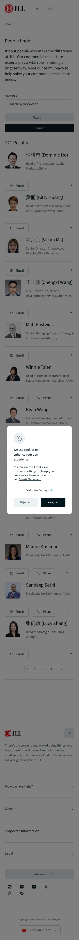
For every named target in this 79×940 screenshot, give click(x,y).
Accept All (53, 502)
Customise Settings (39, 490)
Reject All (25, 502)
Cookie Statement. (30, 479)
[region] (39, 470)
